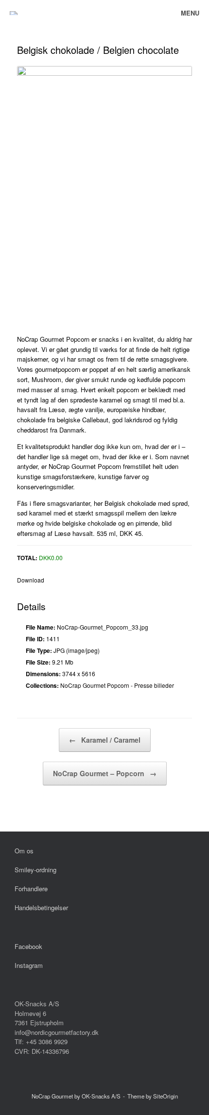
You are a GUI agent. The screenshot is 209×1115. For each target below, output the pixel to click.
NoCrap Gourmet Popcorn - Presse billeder (117, 685)
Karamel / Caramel (104, 740)
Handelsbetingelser (41, 907)
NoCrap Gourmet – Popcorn (105, 773)
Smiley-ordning (35, 869)
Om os (24, 850)
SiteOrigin (165, 1096)
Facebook (28, 946)
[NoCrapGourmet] (13, 13)
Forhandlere (31, 888)
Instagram (29, 965)
